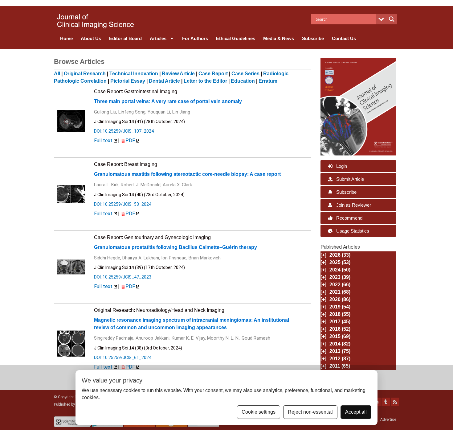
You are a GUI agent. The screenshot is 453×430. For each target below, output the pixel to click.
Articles (158, 38)
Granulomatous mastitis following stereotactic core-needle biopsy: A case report (187, 174)
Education (243, 81)
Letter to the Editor (205, 81)
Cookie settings (258, 412)
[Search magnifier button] (391, 19)
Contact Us (344, 38)
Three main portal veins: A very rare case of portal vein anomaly (168, 101)
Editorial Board (125, 38)
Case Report (213, 73)
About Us (91, 38)
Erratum (268, 81)
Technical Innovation (133, 73)
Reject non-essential (310, 412)
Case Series (245, 73)
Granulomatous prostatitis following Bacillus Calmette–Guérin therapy (175, 247)
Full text (104, 140)
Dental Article (164, 81)
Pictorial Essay (127, 81)
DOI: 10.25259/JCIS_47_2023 (122, 277)
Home (66, 38)
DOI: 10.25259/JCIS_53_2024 (122, 204)
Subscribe (313, 38)
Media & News (278, 38)
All (57, 73)
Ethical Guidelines (235, 38)
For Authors (195, 38)
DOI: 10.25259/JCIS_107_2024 (124, 131)
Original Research (85, 73)
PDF (130, 140)
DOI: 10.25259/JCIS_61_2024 (122, 357)
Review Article (178, 73)
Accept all (356, 412)
